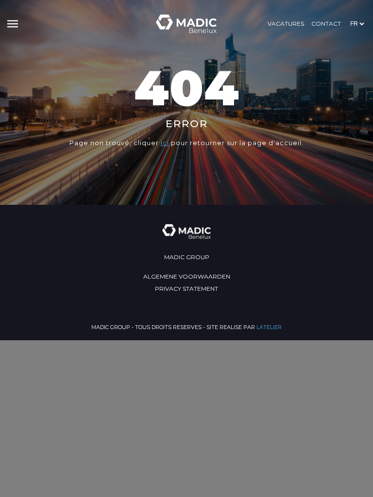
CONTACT (326, 23)
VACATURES (286, 23)
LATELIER (269, 327)
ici (165, 143)
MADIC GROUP (186, 257)
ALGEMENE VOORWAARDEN (186, 276)
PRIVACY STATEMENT (186, 288)
